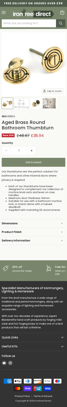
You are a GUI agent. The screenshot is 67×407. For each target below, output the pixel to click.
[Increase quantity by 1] (31, 150)
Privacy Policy (22, 396)
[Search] (60, 23)
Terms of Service (43, 396)
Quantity (7, 143)
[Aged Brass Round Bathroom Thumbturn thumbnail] (7, 103)
